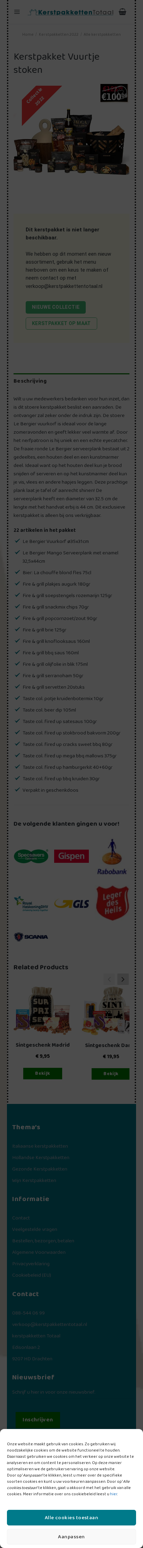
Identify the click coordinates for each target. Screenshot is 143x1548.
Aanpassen (71, 1537)
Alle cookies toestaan (71, 1518)
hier (113, 1494)
